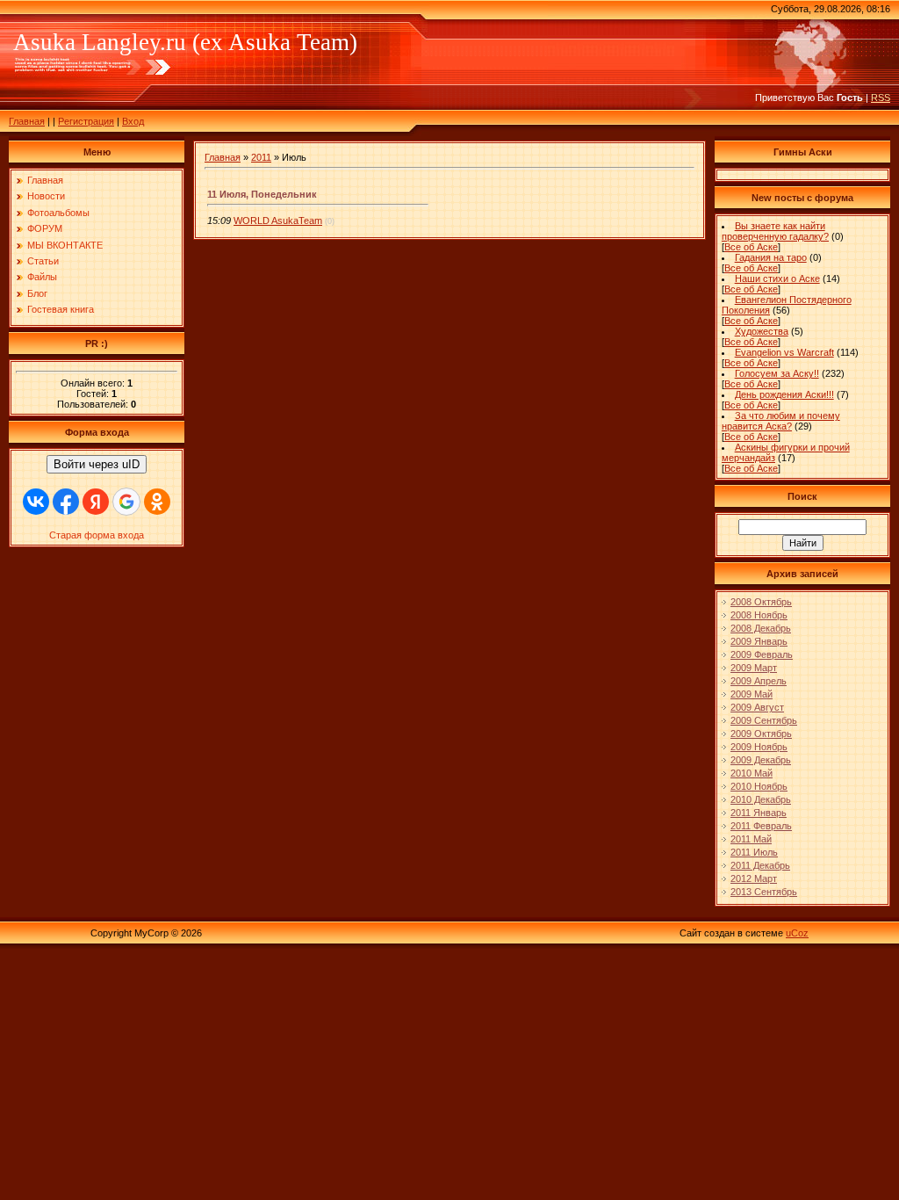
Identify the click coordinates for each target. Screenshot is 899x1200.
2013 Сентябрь (763, 891)
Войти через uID (97, 464)
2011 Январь (758, 812)
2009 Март (753, 667)
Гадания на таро (771, 257)
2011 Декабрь (760, 865)
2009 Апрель (758, 681)
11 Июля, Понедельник (262, 194)
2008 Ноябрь (759, 615)
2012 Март (753, 878)
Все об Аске (751, 247)
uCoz (797, 933)
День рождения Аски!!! (784, 394)
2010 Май (751, 773)
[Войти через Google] (126, 502)
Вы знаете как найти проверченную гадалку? (775, 231)
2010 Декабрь (760, 799)
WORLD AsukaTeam (278, 220)
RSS (880, 97)
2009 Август (757, 707)
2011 (261, 157)
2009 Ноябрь (759, 746)
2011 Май (751, 839)
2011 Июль (754, 852)
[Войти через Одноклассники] (157, 501)
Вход (133, 121)
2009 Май (751, 694)
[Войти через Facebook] (66, 501)
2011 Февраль (761, 825)
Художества (761, 331)
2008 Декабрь (760, 628)
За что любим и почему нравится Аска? (781, 420)
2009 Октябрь (761, 733)
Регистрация (86, 121)
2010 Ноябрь (759, 786)
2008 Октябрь (761, 601)
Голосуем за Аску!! (777, 373)
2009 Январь (759, 641)
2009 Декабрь (760, 760)
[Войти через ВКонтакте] (36, 501)
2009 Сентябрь (763, 720)
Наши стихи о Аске (777, 278)
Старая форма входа (96, 535)
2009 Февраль (761, 654)
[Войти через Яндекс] (96, 501)
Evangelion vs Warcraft (784, 352)
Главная (27, 121)
